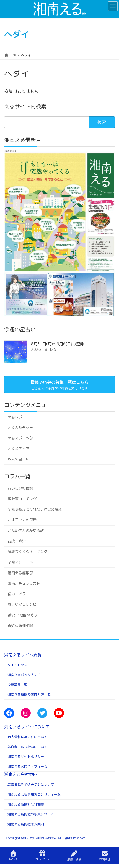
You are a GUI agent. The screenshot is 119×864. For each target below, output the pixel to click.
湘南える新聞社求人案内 (25, 824)
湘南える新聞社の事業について (30, 814)
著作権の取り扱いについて (27, 746)
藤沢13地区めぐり (22, 614)
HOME (13, 859)
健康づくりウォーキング (27, 551)
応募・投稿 (74, 859)
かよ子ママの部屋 (22, 519)
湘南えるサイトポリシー (25, 756)
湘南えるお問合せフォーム (27, 766)
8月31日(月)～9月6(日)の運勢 (57, 343)
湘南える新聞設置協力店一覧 (29, 694)
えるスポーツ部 (20, 437)
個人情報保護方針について (27, 736)
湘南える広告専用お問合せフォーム (34, 794)
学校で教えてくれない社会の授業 (35, 509)
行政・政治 (17, 541)
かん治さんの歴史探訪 (26, 530)
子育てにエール (20, 562)
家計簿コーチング (22, 498)
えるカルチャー (20, 427)
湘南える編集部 (20, 572)
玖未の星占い (18, 459)
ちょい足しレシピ (22, 604)
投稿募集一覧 (17, 684)
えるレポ (15, 416)
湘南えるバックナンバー (25, 674)
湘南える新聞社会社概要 (25, 804)
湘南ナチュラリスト (24, 583)
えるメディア (18, 448)
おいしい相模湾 (20, 488)
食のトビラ (17, 593)
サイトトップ (17, 664)
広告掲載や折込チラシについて (30, 784)
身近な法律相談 (20, 625)
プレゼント (42, 859)
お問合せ (104, 859)
